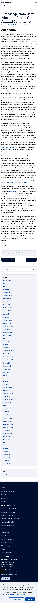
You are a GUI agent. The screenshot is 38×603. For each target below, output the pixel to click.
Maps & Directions (7, 542)
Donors (3, 501)
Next (31, 260)
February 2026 (7, 296)
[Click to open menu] (36, 2)
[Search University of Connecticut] (28, 2)
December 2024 (8, 326)
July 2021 (6, 439)
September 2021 (8, 433)
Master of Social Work (8, 512)
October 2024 (7, 329)
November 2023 (8, 360)
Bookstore (4, 536)
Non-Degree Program (8, 525)
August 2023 (7, 369)
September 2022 (8, 400)
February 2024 (7, 351)
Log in (5, 474)
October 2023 (7, 363)
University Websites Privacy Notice (14, 594)
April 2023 (6, 381)
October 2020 (7, 458)
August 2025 (7, 311)
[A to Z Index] (32, 2)
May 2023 (6, 378)
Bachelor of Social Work (8, 509)
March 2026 (6, 292)
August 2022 (7, 403)
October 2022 (7, 396)
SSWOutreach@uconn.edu (9, 572)
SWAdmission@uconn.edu (9, 574)
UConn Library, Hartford (8, 546)
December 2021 (8, 424)
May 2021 (6, 445)
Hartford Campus (6, 539)
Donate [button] (5, 579)
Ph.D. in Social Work (7, 515)
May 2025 (6, 314)
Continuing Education (7, 522)
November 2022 (8, 393)
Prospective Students (8, 491)
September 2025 (8, 308)
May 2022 (6, 409)
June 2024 (6, 338)
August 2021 (7, 436)
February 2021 (7, 455)
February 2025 (7, 320)
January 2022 (7, 421)
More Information (16, 599)
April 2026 (6, 289)
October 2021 (7, 430)
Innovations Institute (7, 147)
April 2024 (6, 345)
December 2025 (8, 302)
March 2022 (6, 415)
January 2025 (7, 323)
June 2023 (6, 375)
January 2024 (7, 354)
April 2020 (6, 461)
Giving (3, 549)
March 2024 (6, 348)
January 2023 (7, 390)
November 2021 (8, 427)
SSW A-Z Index (6, 552)
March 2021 (6, 452)
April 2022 (6, 412)
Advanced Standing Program (10, 519)
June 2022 (6, 406)
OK (29, 599)
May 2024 (6, 341)
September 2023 (8, 366)
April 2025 (6, 317)
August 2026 (7, 280)
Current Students (6, 495)
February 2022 (7, 418)
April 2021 (6, 448)
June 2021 (6, 442)
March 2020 (6, 464)
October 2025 (7, 305)
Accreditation (5, 532)
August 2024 (7, 335)
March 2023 (6, 384)
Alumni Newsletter (24, 253)
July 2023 (6, 372)
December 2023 (8, 357)
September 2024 (8, 332)
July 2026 (6, 283)
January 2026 (7, 299)
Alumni (3, 498)
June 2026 (6, 286)
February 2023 (7, 387)
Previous (8, 260)
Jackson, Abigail (24, 25)
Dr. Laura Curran (13, 191)
